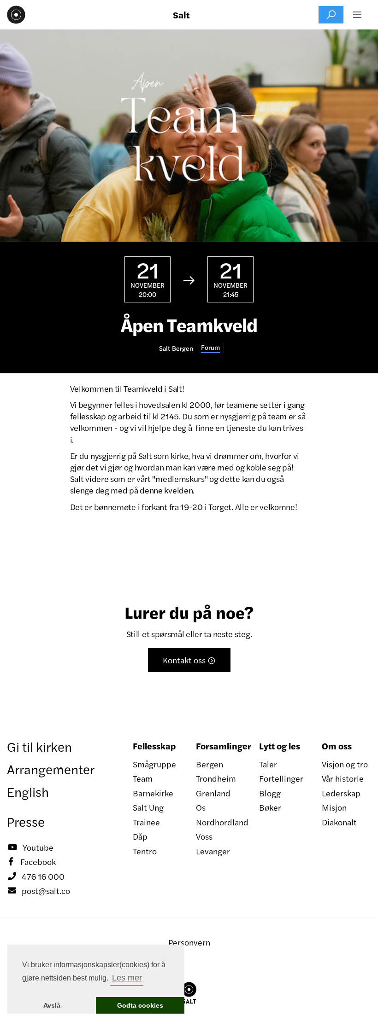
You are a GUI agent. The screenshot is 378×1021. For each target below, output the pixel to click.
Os (201, 807)
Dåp (140, 836)
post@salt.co (39, 890)
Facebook (32, 861)
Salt (181, 14)
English (28, 791)
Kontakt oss (189, 660)
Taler (268, 764)
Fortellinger (281, 778)
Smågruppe (154, 764)
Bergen (209, 764)
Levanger (213, 851)
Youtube (30, 847)
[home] (16, 14)
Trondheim (216, 778)
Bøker (270, 807)
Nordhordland (220, 822)
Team (143, 778)
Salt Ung (148, 807)
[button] (357, 15)
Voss (204, 836)
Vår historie (343, 778)
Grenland (213, 793)
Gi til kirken (39, 746)
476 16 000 (36, 876)
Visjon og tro (345, 764)
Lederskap (341, 793)
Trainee (146, 822)
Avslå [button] (51, 1005)
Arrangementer (50, 769)
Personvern (189, 942)
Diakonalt (339, 822)
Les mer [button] (127, 977)
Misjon (334, 807)
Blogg (270, 793)
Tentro (145, 851)
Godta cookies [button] (140, 1005)
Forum (210, 347)
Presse (26, 821)
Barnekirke (153, 793)
